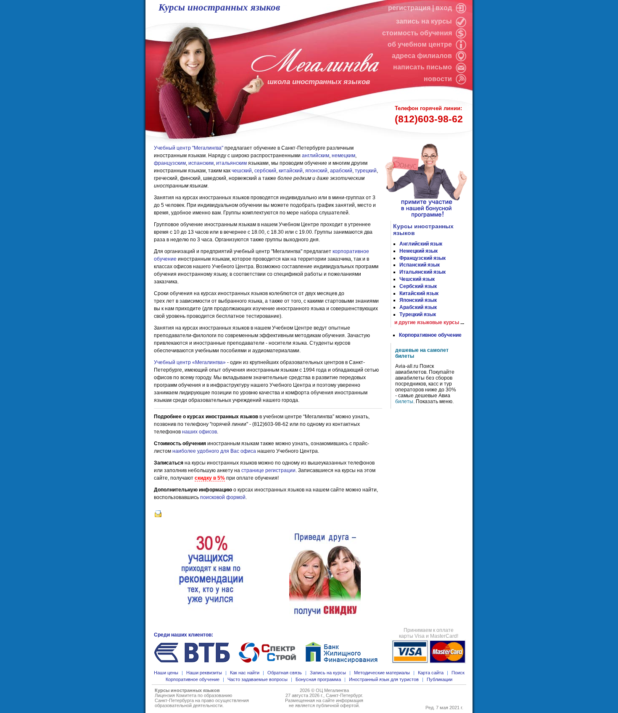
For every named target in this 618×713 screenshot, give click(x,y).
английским (315, 155)
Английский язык (420, 244)
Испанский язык (419, 265)
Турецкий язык (417, 314)
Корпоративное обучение (430, 335)
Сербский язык (418, 286)
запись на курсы (425, 21)
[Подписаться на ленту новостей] (460, 78)
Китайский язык (418, 293)
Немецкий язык (418, 251)
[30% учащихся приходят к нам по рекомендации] (211, 570)
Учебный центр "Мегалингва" (188, 148)
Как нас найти (244, 672)
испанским (201, 163)
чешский (242, 171)
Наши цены (166, 672)
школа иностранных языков (318, 82)
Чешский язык (417, 279)
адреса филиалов (423, 55)
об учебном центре (421, 44)
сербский (265, 171)
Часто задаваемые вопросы (257, 679)
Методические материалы (382, 672)
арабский (341, 171)
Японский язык (418, 300)
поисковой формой (223, 497)
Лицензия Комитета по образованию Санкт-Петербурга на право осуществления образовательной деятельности (202, 700)
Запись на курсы (328, 672)
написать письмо (423, 67)
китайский (291, 171)
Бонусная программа (318, 679)
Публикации (439, 679)
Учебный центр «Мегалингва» (190, 362)
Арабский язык (418, 307)
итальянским (231, 163)
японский (316, 171)
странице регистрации (268, 470)
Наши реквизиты (204, 672)
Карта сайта (431, 672)
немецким (343, 155)
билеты (404, 401)
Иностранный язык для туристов (384, 679)
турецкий (366, 171)
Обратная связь (284, 672)
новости (438, 78)
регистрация (409, 7)
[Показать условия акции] (325, 570)
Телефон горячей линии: (429, 114)
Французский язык (422, 258)
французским (170, 163)
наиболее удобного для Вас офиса (214, 451)
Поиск (458, 672)
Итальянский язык (422, 272)
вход (445, 7)
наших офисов (199, 432)
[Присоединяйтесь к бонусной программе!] (429, 218)
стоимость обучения (418, 33)
